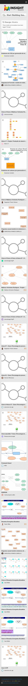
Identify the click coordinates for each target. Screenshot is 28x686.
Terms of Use (14, 679)
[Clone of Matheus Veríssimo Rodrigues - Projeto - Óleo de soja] (14, 190)
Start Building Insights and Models (16, 15)
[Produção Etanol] (14, 454)
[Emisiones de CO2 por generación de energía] (14, 44)
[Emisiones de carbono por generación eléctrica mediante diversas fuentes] (14, 161)
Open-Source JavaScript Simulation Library (10, 682)
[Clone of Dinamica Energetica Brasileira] (14, 571)
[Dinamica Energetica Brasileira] (14, 512)
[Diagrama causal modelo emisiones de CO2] (14, 541)
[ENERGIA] (14, 483)
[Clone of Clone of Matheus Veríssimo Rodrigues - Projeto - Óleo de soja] (14, 102)
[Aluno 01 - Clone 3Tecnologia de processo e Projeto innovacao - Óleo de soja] (14, 366)
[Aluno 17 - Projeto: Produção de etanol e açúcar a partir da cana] (14, 132)
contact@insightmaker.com (6, 679)
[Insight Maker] (14, 11)
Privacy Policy (19, 679)
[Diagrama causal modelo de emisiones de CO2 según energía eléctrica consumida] (14, 219)
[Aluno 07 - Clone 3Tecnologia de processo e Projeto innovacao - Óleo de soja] (14, 336)
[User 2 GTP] (14, 658)
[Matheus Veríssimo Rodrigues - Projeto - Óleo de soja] (14, 278)
